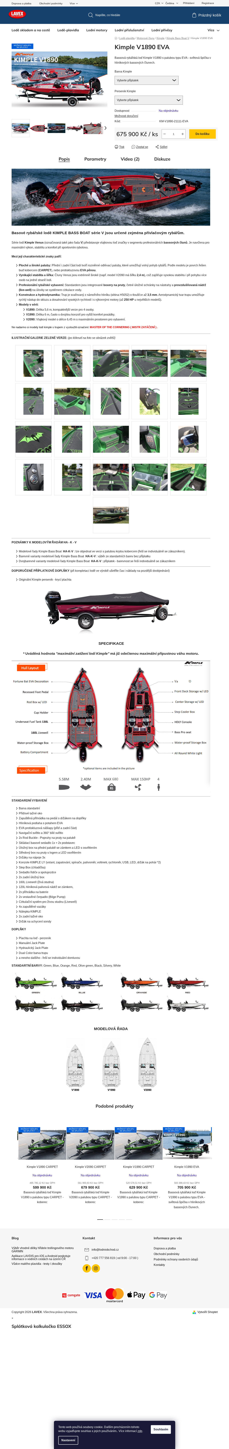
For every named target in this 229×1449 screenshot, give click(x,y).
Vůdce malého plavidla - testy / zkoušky (37, 1263)
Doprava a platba (21, 3)
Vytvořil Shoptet (208, 1312)
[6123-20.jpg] (150, 472)
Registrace (208, 3)
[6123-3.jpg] (111, 358)
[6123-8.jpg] (111, 396)
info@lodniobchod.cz (105, 1249)
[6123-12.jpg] (72, 434)
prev (14, 1172)
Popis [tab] (64, 159)
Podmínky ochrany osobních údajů (176, 1259)
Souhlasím (161, 1429)
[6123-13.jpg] (111, 434)
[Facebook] (87, 1268)
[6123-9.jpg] (150, 396)
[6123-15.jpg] (188, 434)
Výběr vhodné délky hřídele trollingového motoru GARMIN (43, 1249)
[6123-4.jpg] (150, 358)
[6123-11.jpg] (33, 434)
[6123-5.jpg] (188, 358)
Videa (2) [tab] (130, 159)
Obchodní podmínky (50, 3)
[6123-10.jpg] (188, 396)
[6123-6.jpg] (33, 396)
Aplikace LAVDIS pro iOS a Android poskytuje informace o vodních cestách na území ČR (41, 1257)
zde (140, 1431)
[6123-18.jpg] (111, 472)
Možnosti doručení (126, 116)
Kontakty (159, 1264)
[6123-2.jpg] (72, 358)
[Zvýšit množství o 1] (182, 133)
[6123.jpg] (111, 510)
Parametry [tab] (95, 159)
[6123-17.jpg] (72, 472)
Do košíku (202, 133)
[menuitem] (31, 30)
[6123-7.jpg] (72, 396)
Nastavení (68, 1440)
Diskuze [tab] (162, 159)
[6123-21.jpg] (188, 472)
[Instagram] (96, 1268)
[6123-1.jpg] (33, 358)
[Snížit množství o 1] (164, 133)
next (215, 1172)
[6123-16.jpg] (33, 472)
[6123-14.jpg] (150, 434)
